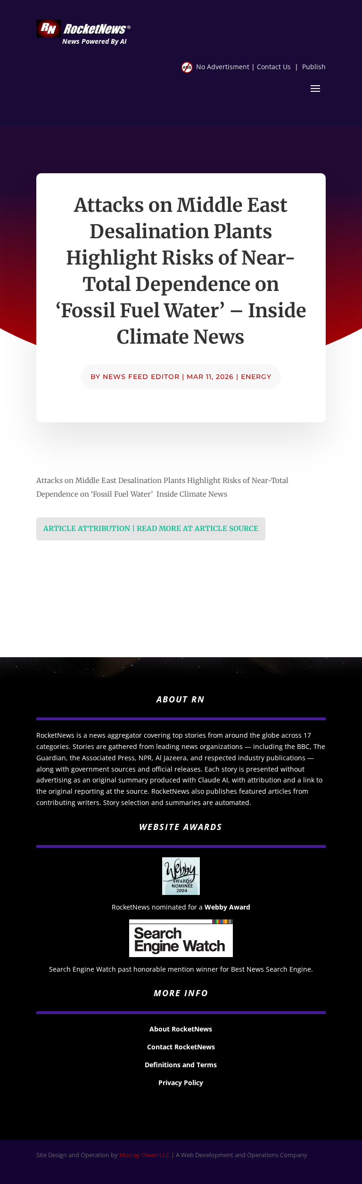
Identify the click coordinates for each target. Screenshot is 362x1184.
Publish (314, 66)
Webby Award (227, 906)
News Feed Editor (141, 376)
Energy (256, 376)
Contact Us (274, 66)
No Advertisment (222, 66)
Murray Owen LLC (144, 1155)
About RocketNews (180, 1028)
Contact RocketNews (181, 1046)
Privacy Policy (180, 1082)
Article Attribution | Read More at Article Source (150, 528)
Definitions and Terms (181, 1064)
